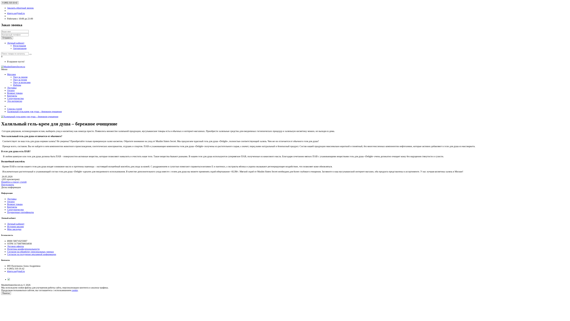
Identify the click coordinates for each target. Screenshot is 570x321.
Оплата (11, 90)
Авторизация (19, 48)
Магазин (11, 74)
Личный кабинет (15, 224)
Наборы (17, 85)
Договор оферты (15, 246)
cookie (75, 290)
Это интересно (14, 101)
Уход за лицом (20, 77)
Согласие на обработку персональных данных (30, 251)
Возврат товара (15, 93)
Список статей (14, 109)
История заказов (15, 226)
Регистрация (19, 45)
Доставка (11, 87)
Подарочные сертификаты (20, 212)
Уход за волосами (22, 82)
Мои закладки (14, 229)
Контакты (12, 96)
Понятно (6, 293)
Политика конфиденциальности (23, 249)
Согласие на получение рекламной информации (31, 254)
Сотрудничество (15, 98)
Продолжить (7, 184)
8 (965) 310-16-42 (9, 3)
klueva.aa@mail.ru (16, 13)
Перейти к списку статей (14, 182)
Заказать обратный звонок (20, 8)
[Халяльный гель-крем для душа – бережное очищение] (29, 116)
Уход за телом (20, 79)
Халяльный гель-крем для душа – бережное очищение (34, 111)
